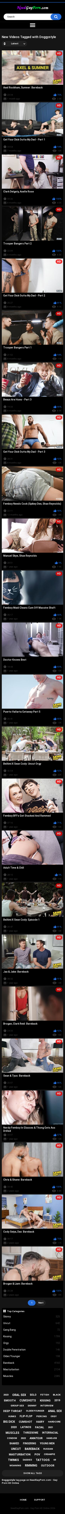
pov (37, 1454)
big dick (9, 1421)
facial (39, 1427)
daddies (27, 1460)
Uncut (31, 1323)
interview (46, 1405)
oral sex (19, 1395)
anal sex (55, 1411)
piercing (41, 1416)
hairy (40, 1421)
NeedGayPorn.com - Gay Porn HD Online (30, 1508)
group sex (17, 1405)
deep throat (12, 1411)
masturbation (20, 1454)
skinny (32, 1405)
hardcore (54, 1421)
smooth (10, 1400)
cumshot (25, 1421)
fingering (29, 1443)
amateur (36, 1438)
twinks (13, 1460)
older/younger (35, 1411)
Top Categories (15, 1311)
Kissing (31, 1336)
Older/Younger (31, 1356)
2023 (5, 1394)
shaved (14, 1443)
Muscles (31, 1376)
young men (47, 1443)
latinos (25, 1427)
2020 (14, 1427)
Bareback (31, 1362)
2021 (50, 1427)
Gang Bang (31, 1329)
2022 (23, 1438)
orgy (54, 1416)
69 (54, 1460)
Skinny (31, 1316)
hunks (12, 1416)
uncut (16, 1449)
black (56, 1394)
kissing (45, 1400)
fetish (44, 1394)
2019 (57, 1400)
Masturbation (31, 1369)
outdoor (47, 1465)
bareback (32, 1449)
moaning (15, 1465)
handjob (51, 1438)
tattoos (43, 1460)
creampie (49, 1454)
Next (41, 1302)
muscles (12, 1432)
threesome (30, 1432)
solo (33, 1394)
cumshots (28, 1400)
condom (12, 1438)
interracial (50, 1432)
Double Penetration (31, 1349)
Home (23, 1499)
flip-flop (26, 1416)
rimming (31, 1465)
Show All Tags (32, 1473)
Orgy (31, 1343)
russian (48, 1449)
